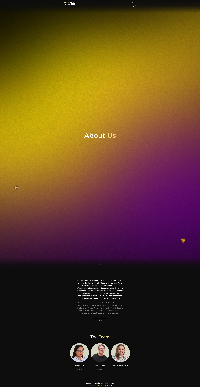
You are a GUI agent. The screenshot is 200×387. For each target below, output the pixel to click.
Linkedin (80, 369)
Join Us (100, 320)
